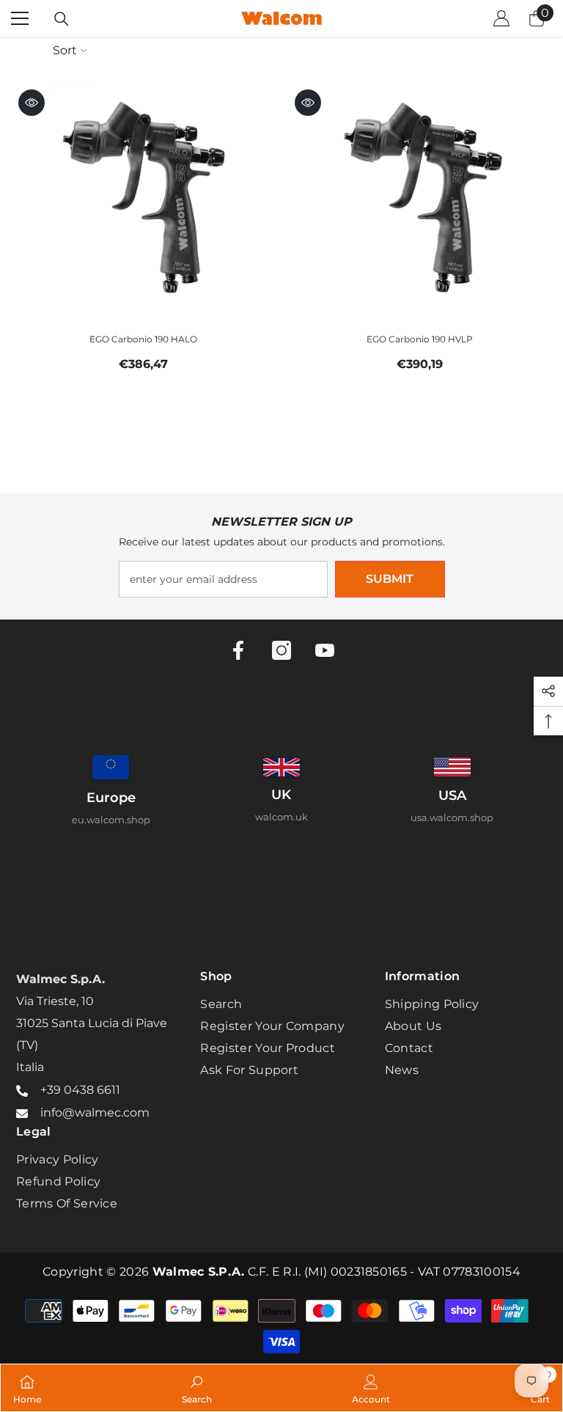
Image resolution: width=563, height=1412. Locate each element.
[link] (196, 1388)
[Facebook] (238, 650)
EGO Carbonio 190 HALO (143, 339)
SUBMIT (389, 579)
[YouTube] (325, 650)
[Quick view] (31, 102)
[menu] (20, 18)
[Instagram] (281, 650)
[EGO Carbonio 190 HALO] (143, 201)
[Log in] (501, 18)
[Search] (61, 19)
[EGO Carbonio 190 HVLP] (419, 201)
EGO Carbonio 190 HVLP (420, 339)
